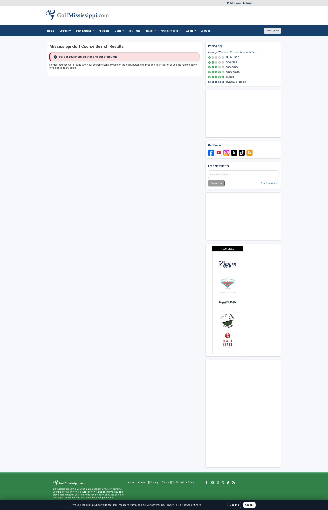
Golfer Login (235, 3)
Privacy (154, 482)
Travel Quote (272, 30)
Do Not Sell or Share (183, 482)
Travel (149, 30)
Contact (142, 482)
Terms (165, 482)
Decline (234, 504)
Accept (249, 504)
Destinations (83, 30)
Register (249, 3)
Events (189, 30)
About (131, 482)
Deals (118, 30)
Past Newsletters (269, 183)
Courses (64, 30)
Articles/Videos (169, 30)
